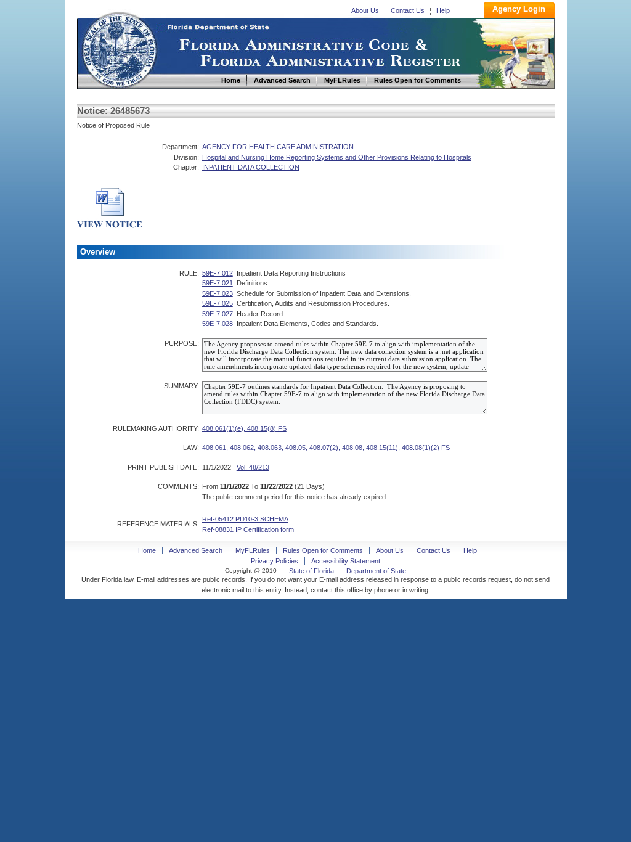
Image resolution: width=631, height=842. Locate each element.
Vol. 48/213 (253, 467)
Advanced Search (195, 550)
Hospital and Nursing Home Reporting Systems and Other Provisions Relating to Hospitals (336, 157)
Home (119, 48)
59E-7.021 (217, 283)
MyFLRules (252, 550)
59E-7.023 (217, 293)
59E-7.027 (217, 313)
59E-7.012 (217, 273)
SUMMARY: (181, 386)
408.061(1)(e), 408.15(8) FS (244, 428)
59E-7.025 (217, 303)
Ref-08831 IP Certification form (248, 529)
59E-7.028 (217, 323)
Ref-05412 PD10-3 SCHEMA (245, 519)
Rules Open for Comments (323, 550)
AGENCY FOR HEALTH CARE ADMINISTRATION (278, 146)
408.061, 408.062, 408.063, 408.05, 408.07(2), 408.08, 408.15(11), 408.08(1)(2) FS (326, 447)
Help (443, 10)
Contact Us (408, 10)
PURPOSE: (182, 343)
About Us (365, 10)
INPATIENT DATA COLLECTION (250, 167)
